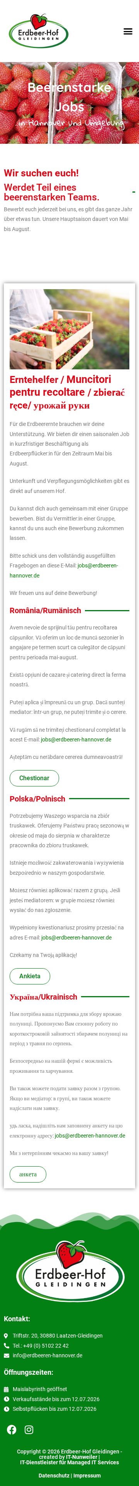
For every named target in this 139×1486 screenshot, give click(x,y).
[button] (128, 31)
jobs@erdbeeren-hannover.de (76, 739)
